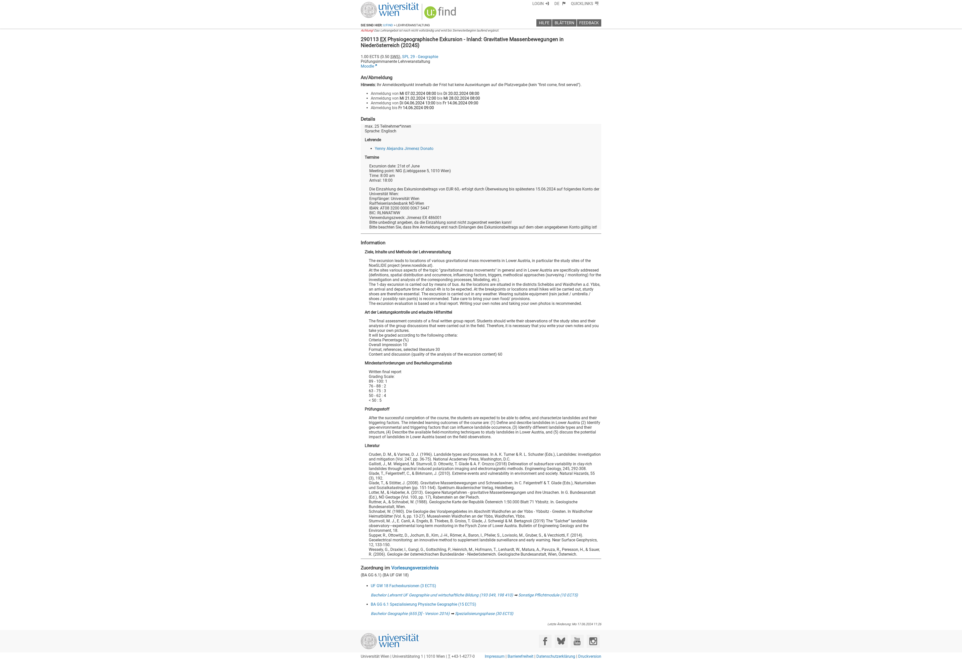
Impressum (495, 656)
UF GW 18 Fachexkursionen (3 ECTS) (403, 585)
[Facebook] (545, 641)
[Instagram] (593, 641)
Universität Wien (378, 4)
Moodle (367, 66)
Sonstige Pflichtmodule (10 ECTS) (548, 595)
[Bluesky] (561, 641)
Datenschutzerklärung (555, 656)
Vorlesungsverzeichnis (415, 568)
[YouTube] (577, 641)
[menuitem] (560, 3)
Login (538, 3)
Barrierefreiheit (520, 656)
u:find (388, 25)
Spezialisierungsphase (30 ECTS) (484, 613)
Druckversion (589, 656)
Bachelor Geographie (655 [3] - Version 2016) (410, 613)
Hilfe (544, 23)
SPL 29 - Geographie (420, 56)
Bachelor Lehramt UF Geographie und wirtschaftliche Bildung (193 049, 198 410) (442, 595)
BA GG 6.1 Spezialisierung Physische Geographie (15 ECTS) (423, 604)
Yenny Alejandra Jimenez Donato (404, 148)
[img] (440, 14)
